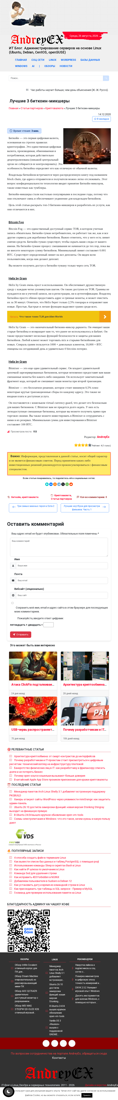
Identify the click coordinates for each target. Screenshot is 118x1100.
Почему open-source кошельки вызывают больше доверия (49, 775)
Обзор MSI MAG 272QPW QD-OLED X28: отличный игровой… (27, 1009)
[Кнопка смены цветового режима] (8, 1091)
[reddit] (71, 484)
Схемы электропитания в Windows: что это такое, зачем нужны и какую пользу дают (59, 820)
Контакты (59, 1058)
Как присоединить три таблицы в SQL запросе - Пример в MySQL (53, 888)
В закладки (102, 119)
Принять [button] (87, 1095)
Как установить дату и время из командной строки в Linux (49, 884)
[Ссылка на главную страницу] (37, 37)
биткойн (16, 497)
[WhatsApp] (67, 484)
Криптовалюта (54, 108)
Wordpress (68, 59)
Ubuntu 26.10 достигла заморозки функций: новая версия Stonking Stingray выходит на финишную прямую (56, 809)
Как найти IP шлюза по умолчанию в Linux (39, 869)
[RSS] (46, 1043)
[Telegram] (59, 484)
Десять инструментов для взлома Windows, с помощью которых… (87, 999)
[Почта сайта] (54, 1043)
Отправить (22, 634)
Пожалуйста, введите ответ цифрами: (40, 618)
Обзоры (49, 66)
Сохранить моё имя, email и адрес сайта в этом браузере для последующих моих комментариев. (61, 609)
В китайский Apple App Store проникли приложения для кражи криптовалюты (61, 779)
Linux (52, 59)
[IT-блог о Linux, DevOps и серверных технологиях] (28, 14)
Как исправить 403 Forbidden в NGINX (36, 877)
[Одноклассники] (55, 484)
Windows (21, 66)
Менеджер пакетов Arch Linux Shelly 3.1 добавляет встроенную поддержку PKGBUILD (57, 793)
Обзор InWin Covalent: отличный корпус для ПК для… (26, 968)
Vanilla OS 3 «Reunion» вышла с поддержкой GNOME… (55, 1027)
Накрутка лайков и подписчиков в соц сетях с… (85, 968)
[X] (63, 484)
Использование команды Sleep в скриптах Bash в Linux (47, 865)
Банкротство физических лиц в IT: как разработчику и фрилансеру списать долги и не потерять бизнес (57, 769)
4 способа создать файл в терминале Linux (40, 857)
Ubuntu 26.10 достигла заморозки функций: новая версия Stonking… (57, 993)
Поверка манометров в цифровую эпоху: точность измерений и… (87, 979)
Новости (66, 66)
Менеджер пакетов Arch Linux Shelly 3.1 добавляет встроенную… (56, 973)
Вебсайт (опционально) (29, 588)
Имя (17, 559)
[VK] (63, 1043)
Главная (21, 59)
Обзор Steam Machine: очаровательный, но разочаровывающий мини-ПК (26, 981)
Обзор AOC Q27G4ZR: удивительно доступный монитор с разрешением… (26, 996)
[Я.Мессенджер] (47, 484)
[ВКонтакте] (51, 484)
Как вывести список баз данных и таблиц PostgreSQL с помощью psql (56, 861)
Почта (18, 574)
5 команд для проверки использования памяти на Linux (47, 892)
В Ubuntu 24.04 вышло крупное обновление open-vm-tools (48, 814)
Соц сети (37, 59)
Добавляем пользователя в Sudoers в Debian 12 (43, 881)
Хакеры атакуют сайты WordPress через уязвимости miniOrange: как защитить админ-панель (59, 801)
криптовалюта (30, 497)
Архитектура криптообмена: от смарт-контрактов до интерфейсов (54, 756)
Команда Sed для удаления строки (35, 873)
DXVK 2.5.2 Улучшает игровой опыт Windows (87, 989)
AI (33, 66)
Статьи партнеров (32, 108)
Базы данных (90, 59)
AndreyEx (103, 437)
